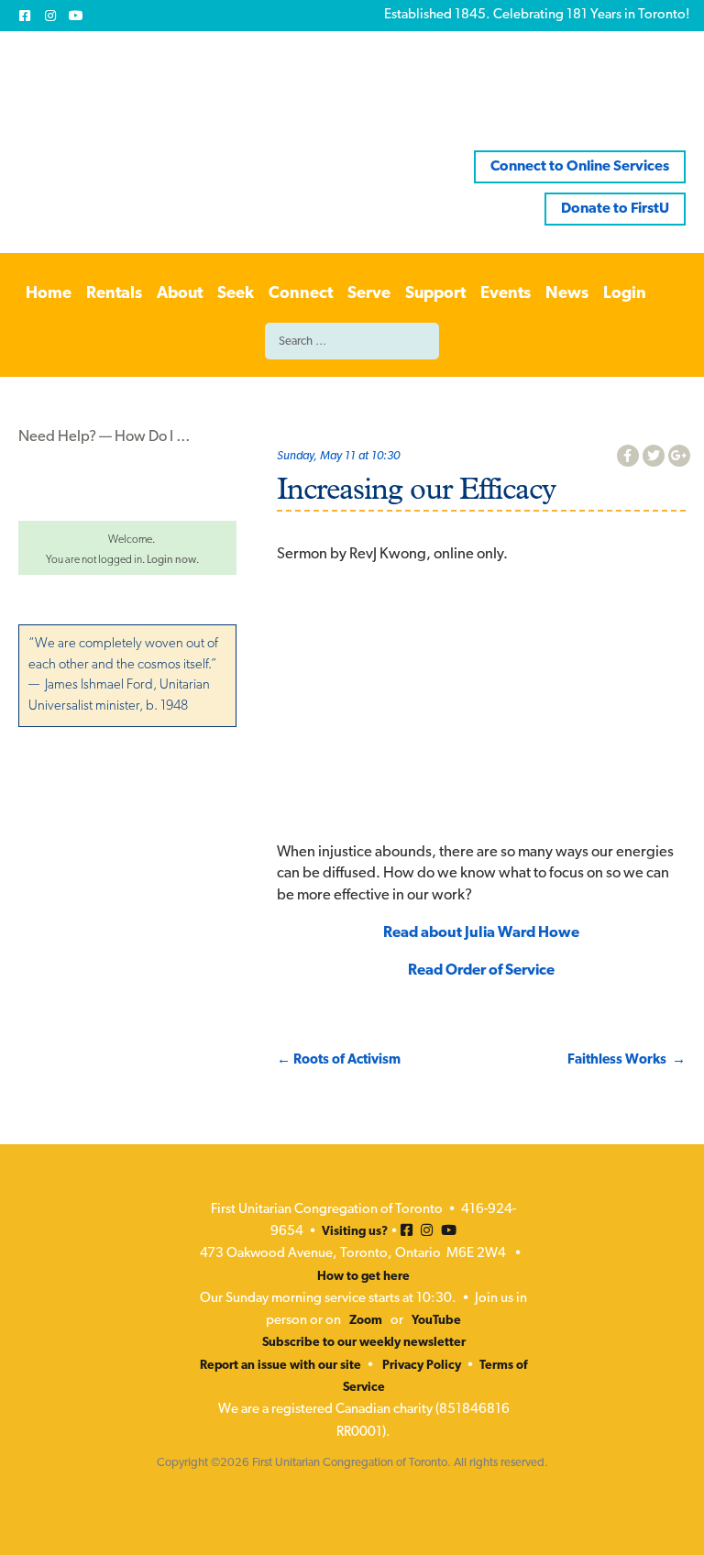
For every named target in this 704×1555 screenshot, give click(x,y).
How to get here (363, 1277)
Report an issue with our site (280, 1366)
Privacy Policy (421, 1366)
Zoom (365, 1321)
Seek (235, 294)
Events (505, 294)
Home (49, 294)
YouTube (436, 1321)
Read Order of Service (481, 971)
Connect (301, 294)
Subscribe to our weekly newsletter (364, 1343)
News (566, 294)
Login (624, 294)
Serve (368, 294)
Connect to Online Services (579, 167)
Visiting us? (355, 1232)
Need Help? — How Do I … (104, 437)
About (180, 294)
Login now (171, 560)
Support (435, 294)
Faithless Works (626, 1060)
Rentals (114, 294)
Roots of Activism (339, 1060)
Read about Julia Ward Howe (481, 933)
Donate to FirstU (615, 209)
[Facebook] (25, 16)
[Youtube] (76, 16)
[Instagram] (50, 16)
